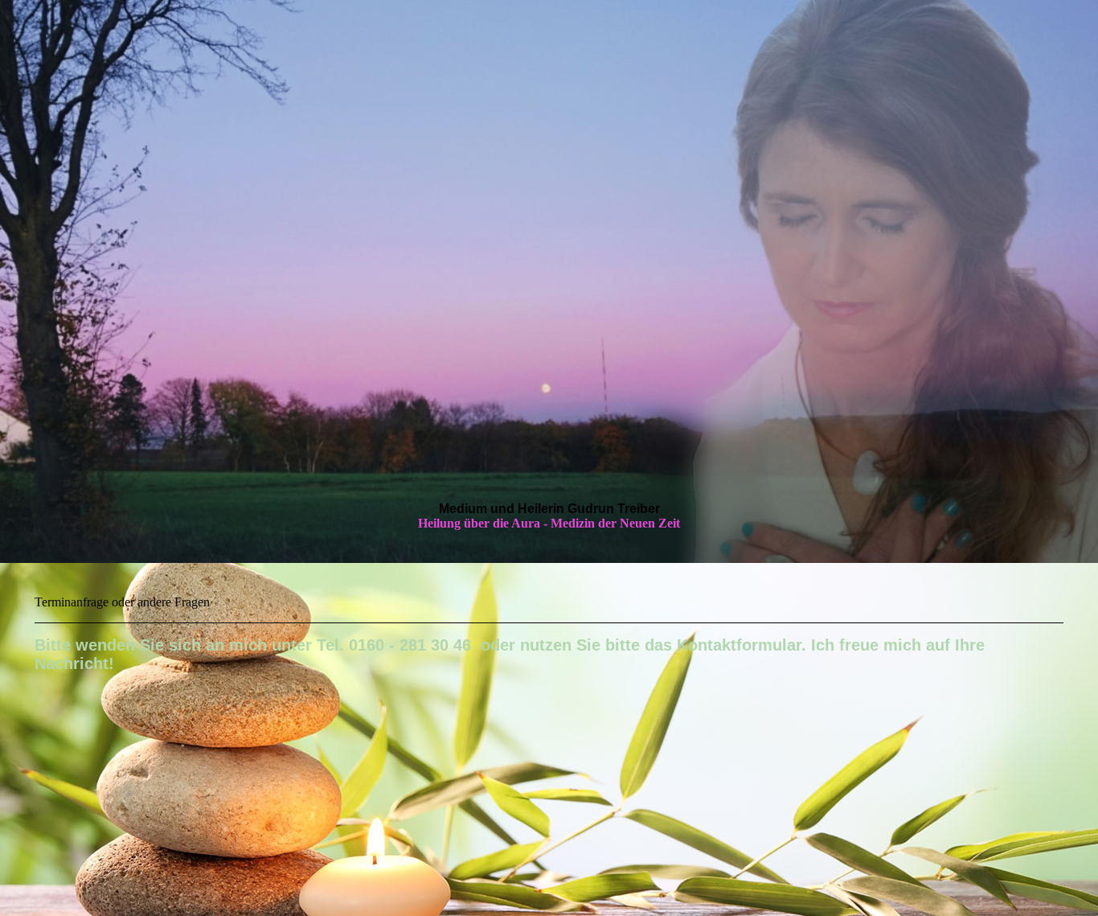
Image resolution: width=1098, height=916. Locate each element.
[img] (549, 281)
